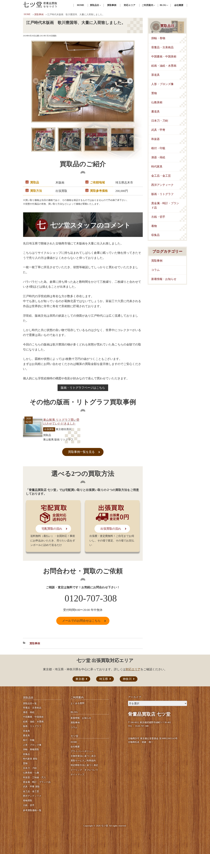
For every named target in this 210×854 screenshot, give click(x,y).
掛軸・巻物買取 (31, 749)
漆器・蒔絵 (158, 157)
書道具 (155, 111)
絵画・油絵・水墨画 (163, 65)
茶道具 (155, 74)
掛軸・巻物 (158, 38)
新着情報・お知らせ (163, 279)
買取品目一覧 (30, 703)
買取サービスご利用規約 (83, 760)
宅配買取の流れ (52, 528)
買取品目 (167, 26)
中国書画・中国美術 (163, 56)
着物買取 (27, 800)
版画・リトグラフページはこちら (83, 387)
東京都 (79, 679)
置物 (154, 93)
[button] (130, 81)
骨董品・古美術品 (162, 47)
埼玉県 (103, 679)
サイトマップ (77, 774)
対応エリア (129, 5)
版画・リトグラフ (162, 194)
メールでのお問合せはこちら (81, 620)
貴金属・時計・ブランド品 (165, 205)
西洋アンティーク (162, 184)
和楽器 (155, 139)
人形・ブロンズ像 (162, 84)
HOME (80, 5)
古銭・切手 (158, 216)
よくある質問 (77, 703)
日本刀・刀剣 (159, 120)
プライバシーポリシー (82, 751)
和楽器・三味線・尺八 (34, 777)
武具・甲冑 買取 (31, 786)
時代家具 (156, 166)
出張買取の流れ (110, 528)
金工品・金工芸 (161, 175)
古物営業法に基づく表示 (83, 756)
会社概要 (178, 5)
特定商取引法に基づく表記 (84, 765)
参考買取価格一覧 (32, 810)
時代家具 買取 (30, 759)
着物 (154, 226)
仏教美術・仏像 (31, 772)
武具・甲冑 (158, 129)
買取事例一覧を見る (81, 452)
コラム (155, 269)
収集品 (155, 235)
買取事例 (111, 5)
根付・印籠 (158, 148)
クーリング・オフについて (84, 770)
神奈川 (127, 679)
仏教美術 (156, 102)
